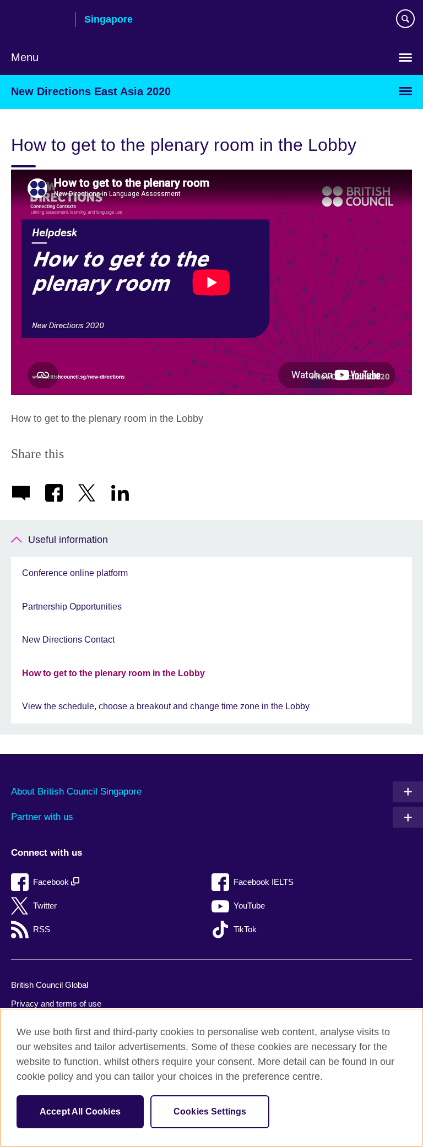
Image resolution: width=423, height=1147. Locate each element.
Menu (25, 57)
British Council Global (49, 985)
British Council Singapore (39, 20)
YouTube (249, 905)
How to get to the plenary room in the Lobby (113, 673)
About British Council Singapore (76, 791)
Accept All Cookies (80, 1111)
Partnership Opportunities (72, 606)
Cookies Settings (210, 1111)
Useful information (68, 539)
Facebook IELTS (264, 882)
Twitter (45, 905)
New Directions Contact (68, 639)
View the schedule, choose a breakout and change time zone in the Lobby (166, 706)
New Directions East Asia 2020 (91, 91)
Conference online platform (75, 573)
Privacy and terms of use (56, 1003)
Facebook (52, 882)
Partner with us (42, 817)
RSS (41, 929)
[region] (211, 1077)
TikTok (245, 929)
